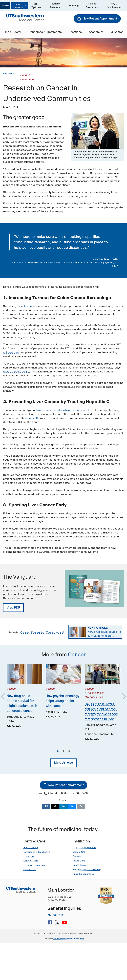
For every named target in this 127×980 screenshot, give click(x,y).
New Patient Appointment (99, 18)
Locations (75, 32)
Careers (77, 856)
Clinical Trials (30, 860)
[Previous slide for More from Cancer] (4, 696)
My (36, 7)
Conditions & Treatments (45, 32)
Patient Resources (92, 5)
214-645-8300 (57, 793)
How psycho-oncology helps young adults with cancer (62, 701)
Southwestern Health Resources (69, 938)
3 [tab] (69, 752)
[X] (57, 923)
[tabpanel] (24, 696)
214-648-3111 (55, 915)
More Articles (63, 763)
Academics (96, 32)
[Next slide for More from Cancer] (122, 696)
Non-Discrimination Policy (87, 869)
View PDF (13, 608)
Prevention (37, 632)
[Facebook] (49, 923)
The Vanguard (55, 632)
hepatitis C (31, 418)
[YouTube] (64, 923)
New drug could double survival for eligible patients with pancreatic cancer (103, 632)
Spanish (5, 5)
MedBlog (74, 5)
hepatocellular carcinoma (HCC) (73, 410)
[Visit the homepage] (25, 17)
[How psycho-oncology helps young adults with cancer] (63, 674)
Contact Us (29, 869)
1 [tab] (58, 752)
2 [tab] (63, 752)
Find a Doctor (12, 32)
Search (118, 32)
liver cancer (43, 410)
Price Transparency (83, 874)
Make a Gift (79, 852)
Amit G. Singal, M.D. (16, 371)
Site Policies (79, 865)
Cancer (24, 632)
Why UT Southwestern (114, 5)
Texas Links (79, 860)
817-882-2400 (79, 793)
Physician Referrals (55, 5)
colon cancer (29, 306)
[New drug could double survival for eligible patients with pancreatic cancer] (24, 674)
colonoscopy (11, 352)
